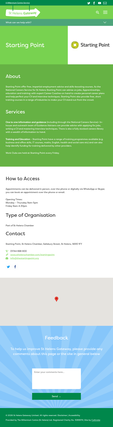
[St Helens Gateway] (23, 11)
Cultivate (96, 420)
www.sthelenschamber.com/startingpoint (32, 254)
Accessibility (74, 415)
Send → (56, 396)
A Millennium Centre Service (18, 3)
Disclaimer (62, 415)
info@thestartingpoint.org (24, 258)
